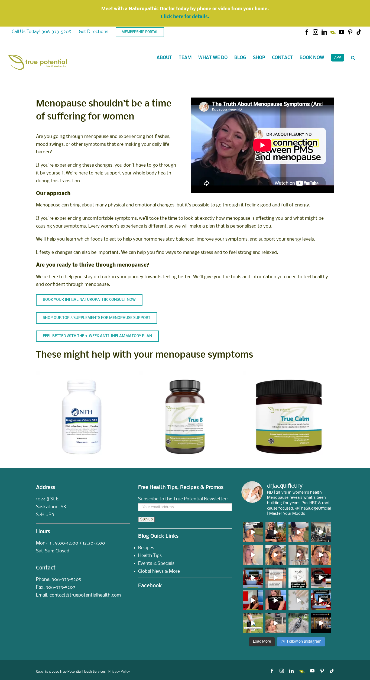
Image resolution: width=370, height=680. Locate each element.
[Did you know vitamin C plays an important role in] (275, 600)
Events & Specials (156, 563)
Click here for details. (185, 17)
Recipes (146, 548)
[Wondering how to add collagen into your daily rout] (321, 578)
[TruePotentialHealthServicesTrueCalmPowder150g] (288, 373)
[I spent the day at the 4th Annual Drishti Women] (253, 623)
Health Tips (150, 555)
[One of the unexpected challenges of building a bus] (321, 555)
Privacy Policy (119, 671)
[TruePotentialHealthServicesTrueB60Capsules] (185, 373)
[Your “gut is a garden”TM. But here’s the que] (275, 532)
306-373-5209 (67, 579)
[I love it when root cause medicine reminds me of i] (298, 532)
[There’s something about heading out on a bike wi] (321, 532)
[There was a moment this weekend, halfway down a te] (298, 623)
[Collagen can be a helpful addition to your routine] (253, 600)
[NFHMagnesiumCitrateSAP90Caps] (81, 373)
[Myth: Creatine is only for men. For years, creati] (298, 578)
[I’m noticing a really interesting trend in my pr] (253, 532)
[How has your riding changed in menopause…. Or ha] (275, 555)
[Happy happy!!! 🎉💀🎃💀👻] (253, 555)
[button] (353, 57)
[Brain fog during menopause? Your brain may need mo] (298, 600)
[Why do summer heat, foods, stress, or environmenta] (253, 578)
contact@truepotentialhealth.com (85, 595)
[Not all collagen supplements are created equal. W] (321, 600)
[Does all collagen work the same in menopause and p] (275, 623)
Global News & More (159, 571)
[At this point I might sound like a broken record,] (275, 578)
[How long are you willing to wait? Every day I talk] (321, 623)
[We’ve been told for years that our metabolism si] (298, 555)
